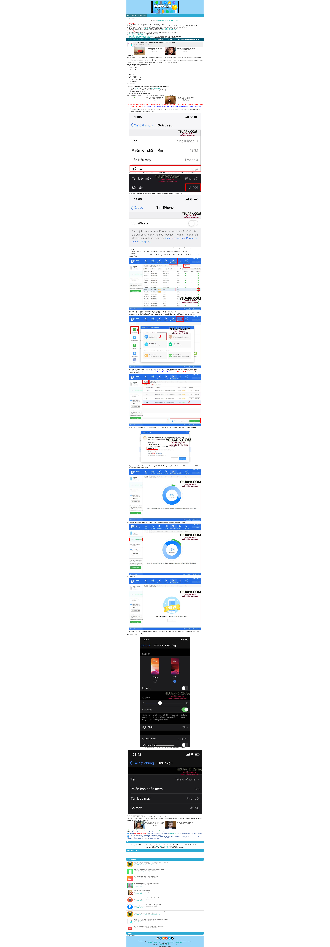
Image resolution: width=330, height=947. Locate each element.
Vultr (169, 943)
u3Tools (158, 248)
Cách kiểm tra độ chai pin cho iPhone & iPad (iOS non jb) (149, 869)
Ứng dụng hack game (155, 864)
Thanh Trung (147, 28)
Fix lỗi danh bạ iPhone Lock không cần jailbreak (147, 883)
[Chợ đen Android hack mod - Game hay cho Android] (157, 939)
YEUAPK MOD (167, 28)
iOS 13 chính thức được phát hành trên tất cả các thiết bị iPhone (151, 919)
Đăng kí (134, 15)
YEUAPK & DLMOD (162, 945)
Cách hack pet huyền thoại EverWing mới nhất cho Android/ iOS (151, 862)
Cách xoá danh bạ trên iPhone (142, 890)
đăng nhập (159, 846)
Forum (144, 15)
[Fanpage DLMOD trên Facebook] (160, 939)
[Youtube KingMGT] (166, 939)
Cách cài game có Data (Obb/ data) (137, 35)
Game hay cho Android (176, 942)
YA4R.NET (167, 847)
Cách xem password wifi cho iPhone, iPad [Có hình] (147, 905)
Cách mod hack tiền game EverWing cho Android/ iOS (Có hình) (151, 912)
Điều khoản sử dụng (153, 942)
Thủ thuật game (146, 864)
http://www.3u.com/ (156, 88)
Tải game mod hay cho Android (168, 29)
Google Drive (172, 833)
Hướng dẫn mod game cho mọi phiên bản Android (141, 36)
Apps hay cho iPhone (138, 871)
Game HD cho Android (164, 942)
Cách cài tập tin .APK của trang (136, 33)
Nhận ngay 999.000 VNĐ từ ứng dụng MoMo (168, 20)
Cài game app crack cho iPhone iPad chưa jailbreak (147, 897)
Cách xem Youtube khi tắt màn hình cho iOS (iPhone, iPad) (149, 926)
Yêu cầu (139, 15)
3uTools (137, 88)
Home (128, 15)
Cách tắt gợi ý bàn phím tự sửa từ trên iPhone (146, 876)
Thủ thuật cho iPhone (138, 864)
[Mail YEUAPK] (172, 939)
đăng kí (167, 846)
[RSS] (163, 939)
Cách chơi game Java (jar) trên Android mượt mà (141, 37)
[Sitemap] (169, 939)
